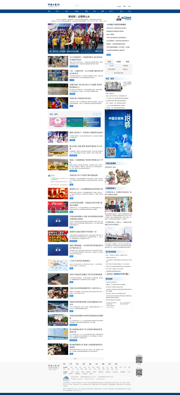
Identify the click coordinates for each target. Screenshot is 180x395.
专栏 (94, 11)
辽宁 (89, 367)
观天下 (111, 11)
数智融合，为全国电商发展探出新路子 (116, 44)
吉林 (93, 367)
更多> (108, 54)
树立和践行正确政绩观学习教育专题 (115, 50)
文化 (129, 11)
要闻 (71, 106)
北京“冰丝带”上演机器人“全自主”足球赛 (114, 268)
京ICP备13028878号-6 (100, 379)
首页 (49, 11)
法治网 (91, 373)
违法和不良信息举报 (74, 376)
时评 (57, 11)
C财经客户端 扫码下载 (139, 360)
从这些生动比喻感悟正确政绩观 (81, 19)
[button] (95, 114)
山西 (85, 367)
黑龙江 (98, 367)
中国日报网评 (111, 69)
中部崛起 (125, 65)
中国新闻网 (77, 373)
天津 (76, 367)
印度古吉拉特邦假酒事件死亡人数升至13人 (86, 288)
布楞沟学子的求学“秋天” (111, 257)
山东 (125, 367)
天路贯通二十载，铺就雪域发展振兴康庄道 (115, 107)
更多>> (75, 358)
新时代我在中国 (118, 73)
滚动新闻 (72, 93)
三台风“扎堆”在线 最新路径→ (80, 261)
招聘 (116, 364)
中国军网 (70, 373)
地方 (121, 11)
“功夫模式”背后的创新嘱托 (116, 24)
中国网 (82, 372)
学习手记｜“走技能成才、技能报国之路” (65, 19)
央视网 (94, 372)
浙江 (112, 367)
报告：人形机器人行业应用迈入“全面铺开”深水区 (116, 255)
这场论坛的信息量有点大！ (112, 282)
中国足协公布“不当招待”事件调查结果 (84, 175)
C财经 (76, 11)
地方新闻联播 (111, 252)
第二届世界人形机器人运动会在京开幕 (64, 51)
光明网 (64, 373)
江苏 (107, 367)
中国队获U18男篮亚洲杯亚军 (80, 98)
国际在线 (88, 372)
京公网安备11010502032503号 (77, 379)
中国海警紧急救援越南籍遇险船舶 (113, 271)
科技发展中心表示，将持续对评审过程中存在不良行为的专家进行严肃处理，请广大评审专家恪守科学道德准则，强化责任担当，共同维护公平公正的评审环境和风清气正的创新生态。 (86, 252)
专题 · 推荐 (53, 114)
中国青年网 (100, 372)
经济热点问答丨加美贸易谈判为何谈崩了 (116, 28)
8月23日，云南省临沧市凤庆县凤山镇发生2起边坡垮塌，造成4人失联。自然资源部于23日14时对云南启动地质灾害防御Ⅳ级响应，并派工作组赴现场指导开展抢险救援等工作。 (86, 223)
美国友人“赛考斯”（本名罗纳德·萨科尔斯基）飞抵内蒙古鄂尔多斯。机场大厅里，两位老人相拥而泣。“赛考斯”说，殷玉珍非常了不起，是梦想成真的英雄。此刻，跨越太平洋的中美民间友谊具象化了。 (86, 166)
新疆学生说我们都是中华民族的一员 (83, 232)
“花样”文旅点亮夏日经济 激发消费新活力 (116, 37)
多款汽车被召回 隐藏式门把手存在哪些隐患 (86, 274)
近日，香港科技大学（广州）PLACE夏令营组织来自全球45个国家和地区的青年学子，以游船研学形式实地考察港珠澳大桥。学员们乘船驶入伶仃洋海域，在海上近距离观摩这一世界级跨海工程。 (86, 336)
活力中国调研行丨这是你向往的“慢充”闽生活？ (118, 40)
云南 (99, 369)
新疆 (112, 369)
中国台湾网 (115, 372)
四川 (90, 369)
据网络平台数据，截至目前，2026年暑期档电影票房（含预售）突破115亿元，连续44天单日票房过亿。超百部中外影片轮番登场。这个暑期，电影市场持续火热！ (86, 194)
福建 (116, 367)
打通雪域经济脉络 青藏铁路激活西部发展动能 (116, 100)
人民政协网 (84, 373)
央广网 (128, 372)
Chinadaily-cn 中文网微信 (139, 372)
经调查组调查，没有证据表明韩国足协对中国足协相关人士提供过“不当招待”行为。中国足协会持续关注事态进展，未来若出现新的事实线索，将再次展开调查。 (86, 180)
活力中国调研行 (73, 66)
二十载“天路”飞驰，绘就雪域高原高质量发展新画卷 (117, 98)
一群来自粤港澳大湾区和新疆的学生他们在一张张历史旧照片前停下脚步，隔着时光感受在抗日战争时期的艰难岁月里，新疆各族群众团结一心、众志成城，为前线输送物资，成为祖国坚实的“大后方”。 (86, 237)
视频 (86, 11)
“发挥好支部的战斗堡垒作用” (95, 19)
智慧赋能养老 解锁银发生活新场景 (115, 31)
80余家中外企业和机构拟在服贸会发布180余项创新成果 (118, 266)
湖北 (64, 369)
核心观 (111, 65)
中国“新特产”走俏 (110, 167)
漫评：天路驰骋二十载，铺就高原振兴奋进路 (116, 103)
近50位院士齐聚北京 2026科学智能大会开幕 (115, 293)
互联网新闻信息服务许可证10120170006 (88, 376)
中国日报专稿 (73, 155)
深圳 (116, 369)
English (119, 6)
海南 (82, 369)
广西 (77, 369)
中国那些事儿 (111, 188)
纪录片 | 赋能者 (110, 34)
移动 (124, 6)
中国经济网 (108, 372)
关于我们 (50, 369)
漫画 (102, 11)
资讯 (66, 11)
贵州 (95, 369)
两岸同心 (125, 69)
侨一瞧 (71, 80)
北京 (71, 367)
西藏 (103, 369)
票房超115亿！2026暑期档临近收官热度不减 (86, 189)
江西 (120, 367)
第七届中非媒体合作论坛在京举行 (113, 300)
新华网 (77, 372)
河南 (129, 367)
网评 (112, 79)
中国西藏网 (122, 372)
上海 (103, 367)
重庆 (86, 369)
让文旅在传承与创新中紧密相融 (79, 21)
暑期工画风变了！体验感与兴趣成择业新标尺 (86, 132)
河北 (80, 367)
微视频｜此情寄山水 (79, 16)
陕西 (108, 369)
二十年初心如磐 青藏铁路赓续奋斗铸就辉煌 (115, 105)
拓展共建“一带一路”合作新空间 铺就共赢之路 (61, 21)
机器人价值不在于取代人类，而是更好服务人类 (116, 95)
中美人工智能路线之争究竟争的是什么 (127, 84)
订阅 (129, 6)
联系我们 (55, 369)
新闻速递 (109, 279)
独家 (109, 364)
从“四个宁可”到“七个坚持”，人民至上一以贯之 (97, 21)
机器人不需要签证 (110, 93)
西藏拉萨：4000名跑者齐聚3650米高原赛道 (115, 284)
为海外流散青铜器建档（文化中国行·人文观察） (118, 47)
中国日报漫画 (111, 163)
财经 (84, 364)
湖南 (69, 369)
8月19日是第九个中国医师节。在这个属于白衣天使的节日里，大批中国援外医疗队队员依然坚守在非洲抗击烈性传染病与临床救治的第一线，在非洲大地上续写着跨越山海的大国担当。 (118, 245)
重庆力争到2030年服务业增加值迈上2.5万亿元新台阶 (117, 264)
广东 (73, 369)
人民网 (72, 372)
